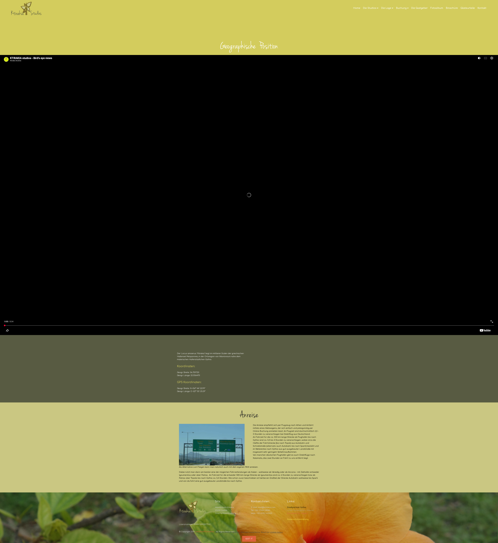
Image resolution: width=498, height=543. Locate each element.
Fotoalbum (436, 8)
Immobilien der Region (297, 513)
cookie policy (276, 532)
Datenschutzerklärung (298, 519)
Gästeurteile (468, 8)
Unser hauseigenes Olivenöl (300, 510)
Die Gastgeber (419, 8)
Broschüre (452, 8)
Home (356, 8)
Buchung (401, 8)
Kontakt (482, 8)
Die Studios (369, 8)
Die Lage (386, 8)
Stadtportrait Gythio (296, 507)
